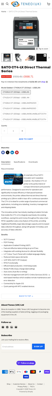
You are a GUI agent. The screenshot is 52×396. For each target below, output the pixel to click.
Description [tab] (5, 162)
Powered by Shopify (26, 392)
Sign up (38, 346)
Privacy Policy (22, 386)
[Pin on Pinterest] (17, 152)
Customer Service (19, 384)
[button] (7, 57)
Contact (40, 384)
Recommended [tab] (7, 169)
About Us (31, 384)
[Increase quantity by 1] (22, 131)
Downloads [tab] (33, 162)
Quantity (4, 126)
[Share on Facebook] (3, 152)
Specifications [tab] (19, 162)
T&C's (32, 386)
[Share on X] (7, 152)
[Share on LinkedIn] (12, 152)
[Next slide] (49, 57)
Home (3, 12)
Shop (8, 384)
